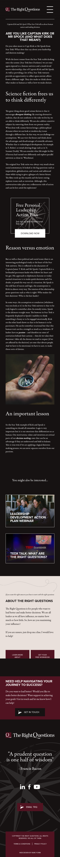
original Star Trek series (19, 164)
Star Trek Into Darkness (31, 62)
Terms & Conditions (22, 844)
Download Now (30, 233)
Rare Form (36, 852)
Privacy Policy (40, 844)
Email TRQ (31, 807)
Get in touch (31, 712)
